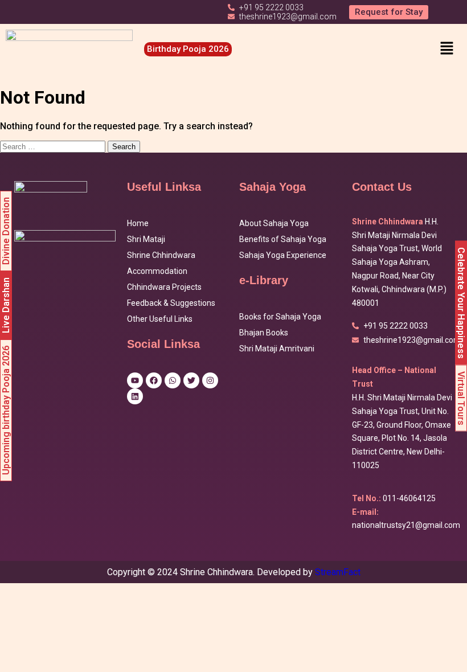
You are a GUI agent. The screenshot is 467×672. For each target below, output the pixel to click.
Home (138, 223)
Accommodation (157, 271)
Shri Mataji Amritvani (276, 348)
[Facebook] (154, 380)
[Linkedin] (135, 396)
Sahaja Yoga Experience (282, 255)
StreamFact (338, 572)
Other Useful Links (159, 318)
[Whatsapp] (173, 380)
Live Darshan (6, 305)
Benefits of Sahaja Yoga (282, 239)
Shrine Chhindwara (161, 255)
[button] (446, 49)
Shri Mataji (146, 239)
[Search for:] (54, 146)
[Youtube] (135, 380)
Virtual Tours (461, 398)
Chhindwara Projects (164, 287)
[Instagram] (210, 380)
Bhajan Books (263, 332)
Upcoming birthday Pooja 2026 (6, 410)
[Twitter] (191, 380)
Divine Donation (6, 231)
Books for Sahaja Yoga (280, 316)
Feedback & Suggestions (171, 303)
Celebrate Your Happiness (461, 303)
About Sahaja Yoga (274, 223)
